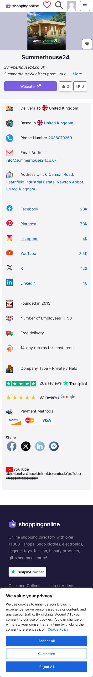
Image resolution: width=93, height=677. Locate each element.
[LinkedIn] (40, 449)
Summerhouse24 (45, 57)
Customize (46, 654)
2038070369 (60, 138)
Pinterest (28, 223)
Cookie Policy (58, 629)
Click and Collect (24, 585)
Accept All (46, 641)
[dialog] (46, 632)
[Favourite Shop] (87, 44)
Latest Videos (61, 585)
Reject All (46, 667)
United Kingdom (58, 123)
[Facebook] (12, 449)
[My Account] (71, 5)
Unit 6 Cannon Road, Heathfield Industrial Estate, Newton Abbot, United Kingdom (45, 181)
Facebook (29, 209)
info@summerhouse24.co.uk (31, 160)
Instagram (29, 238)
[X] (26, 449)
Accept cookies (22, 478)
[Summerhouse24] (46, 30)
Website (28, 86)
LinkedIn (28, 283)
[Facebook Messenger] (54, 449)
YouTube (28, 253)
